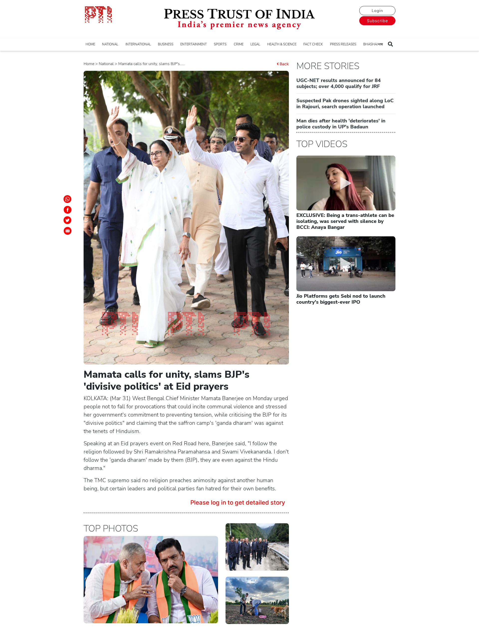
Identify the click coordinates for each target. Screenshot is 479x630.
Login (377, 10)
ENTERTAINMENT (193, 44)
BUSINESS (165, 44)
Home (89, 64)
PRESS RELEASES (343, 44)
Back (284, 63)
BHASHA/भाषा (373, 44)
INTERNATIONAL (138, 44)
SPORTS (220, 44)
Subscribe (377, 20)
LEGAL (255, 44)
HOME (90, 44)
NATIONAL (110, 44)
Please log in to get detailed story (237, 502)
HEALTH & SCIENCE (281, 44)
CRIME (238, 44)
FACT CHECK (313, 44)
